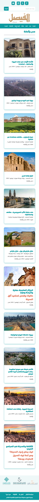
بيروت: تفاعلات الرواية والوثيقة (22, 335)
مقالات (22, 26)
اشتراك (15, 494)
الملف (26, 26)
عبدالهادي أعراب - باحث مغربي (25, 462)
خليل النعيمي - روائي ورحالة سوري (23, 178)
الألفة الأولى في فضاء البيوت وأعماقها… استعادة (22, 63)
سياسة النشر (29, 494)
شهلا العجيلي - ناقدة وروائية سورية (23, 337)
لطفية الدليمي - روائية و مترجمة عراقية (22, 142)
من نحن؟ (8, 494)
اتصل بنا (6, 26)
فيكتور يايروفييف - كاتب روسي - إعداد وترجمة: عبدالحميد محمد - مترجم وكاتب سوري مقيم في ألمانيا (20, 256)
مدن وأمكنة (29, 105)
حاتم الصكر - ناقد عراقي (27, 66)
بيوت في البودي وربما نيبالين (22, 100)
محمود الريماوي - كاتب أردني (25, 376)
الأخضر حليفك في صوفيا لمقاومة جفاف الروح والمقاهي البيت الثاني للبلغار (20, 371)
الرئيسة (34, 26)
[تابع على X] (22, 3)
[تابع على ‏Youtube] (13, 3)
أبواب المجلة (17, 26)
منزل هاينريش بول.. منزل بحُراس (21, 251)
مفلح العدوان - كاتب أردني (26, 302)
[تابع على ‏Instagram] (18, 3)
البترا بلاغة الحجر (27, 176)
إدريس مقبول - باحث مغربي (26, 414)
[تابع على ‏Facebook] (26, 3)
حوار (30, 26)
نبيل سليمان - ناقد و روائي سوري (24, 103)
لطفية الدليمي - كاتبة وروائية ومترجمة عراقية (21, 217)
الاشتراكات (11, 26)
